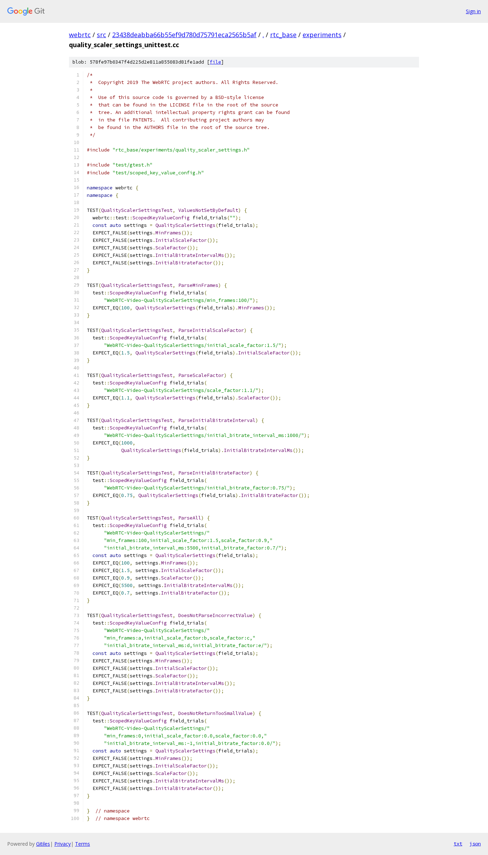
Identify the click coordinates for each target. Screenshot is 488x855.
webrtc (80, 34)
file (215, 62)
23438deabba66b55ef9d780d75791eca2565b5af (184, 34)
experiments (322, 34)
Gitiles (43, 843)
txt (458, 843)
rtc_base (283, 34)
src (101, 34)
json (475, 843)
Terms (82, 843)
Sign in (473, 11)
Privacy (62, 843)
